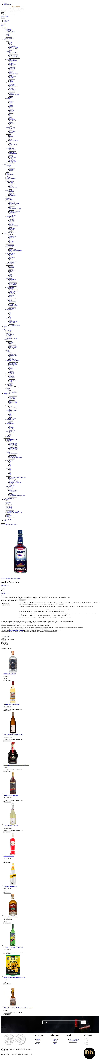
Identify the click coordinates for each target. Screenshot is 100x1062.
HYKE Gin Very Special (10, 674)
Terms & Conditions (74, 1039)
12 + (6, 605)
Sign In (5, 3)
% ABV (3, 641)
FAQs (54, 1043)
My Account (6, 20)
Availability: (3, 588)
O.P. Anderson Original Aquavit (11, 704)
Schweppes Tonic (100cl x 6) (10, 886)
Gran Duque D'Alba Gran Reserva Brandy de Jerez (16, 765)
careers (38, 1042)
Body (2, 642)
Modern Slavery (73, 1042)
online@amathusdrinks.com (16, 630)
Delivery (55, 1040)
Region (2, 643)
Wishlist (5, 21)
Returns (55, 1042)
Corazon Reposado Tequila (10, 916)
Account (3, 523)
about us (38, 1039)
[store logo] (15, 10)
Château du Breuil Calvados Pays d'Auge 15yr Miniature (18, 1007)
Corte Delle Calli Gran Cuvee (11, 825)
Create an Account (8, 4)
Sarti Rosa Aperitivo (9, 856)
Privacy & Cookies (73, 1040)
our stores (38, 1040)
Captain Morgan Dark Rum (11, 795)
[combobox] (7, 15)
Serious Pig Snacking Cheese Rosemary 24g (14, 977)
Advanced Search (5, 16)
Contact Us (55, 1039)
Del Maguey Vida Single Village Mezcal (13, 947)
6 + (6, 603)
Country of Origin (5, 639)
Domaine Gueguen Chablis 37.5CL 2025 (13, 734)
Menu (2, 25)
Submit (83, 1022)
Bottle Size (3, 644)
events (37, 1043)
